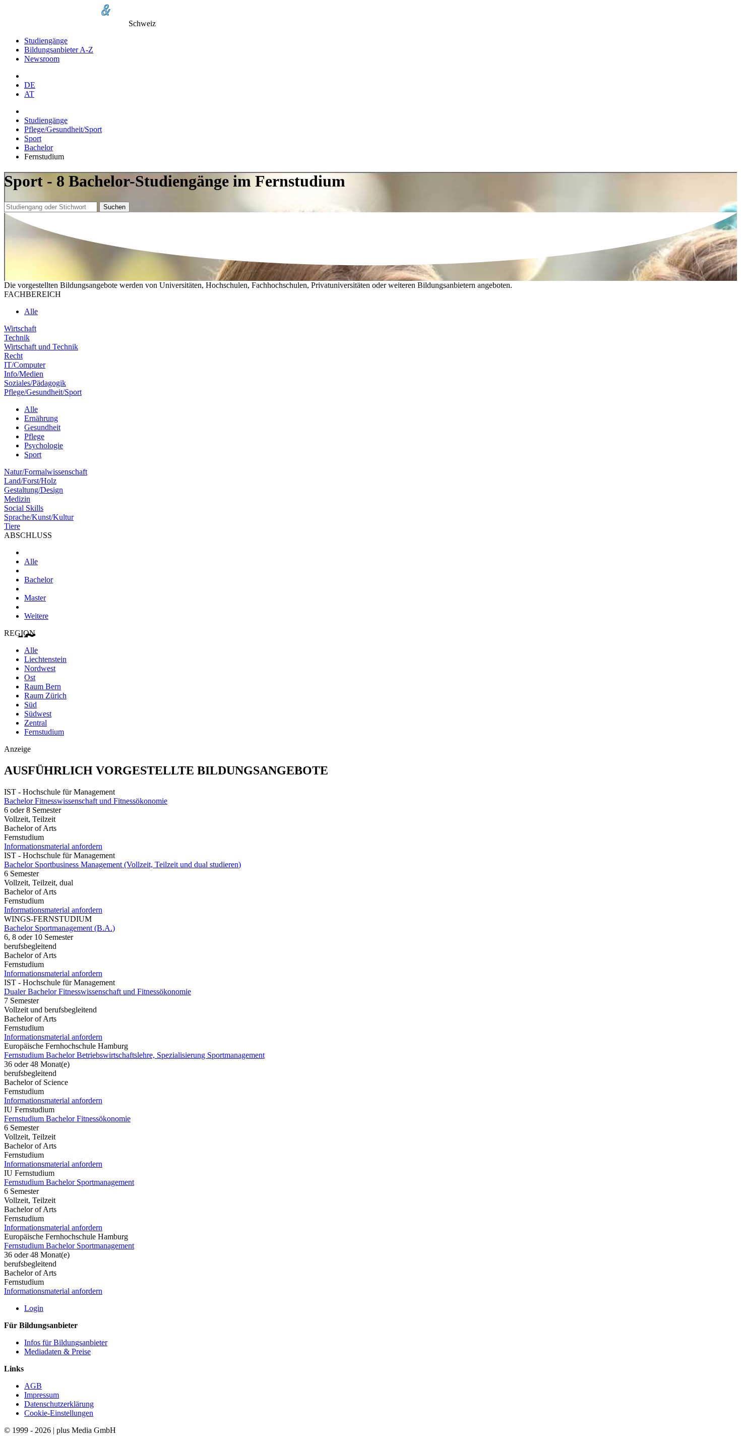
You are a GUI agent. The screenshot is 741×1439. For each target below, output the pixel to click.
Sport (32, 138)
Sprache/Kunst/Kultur (39, 517)
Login (33, 1308)
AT (29, 94)
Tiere (12, 526)
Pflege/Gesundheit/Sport (63, 129)
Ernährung (41, 418)
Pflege (34, 436)
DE (29, 85)
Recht (13, 355)
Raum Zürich (45, 695)
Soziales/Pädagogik (35, 383)
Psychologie (43, 445)
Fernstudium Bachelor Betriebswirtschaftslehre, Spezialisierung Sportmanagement (134, 1055)
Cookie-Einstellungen (58, 1413)
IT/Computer (24, 365)
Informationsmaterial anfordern (53, 846)
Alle (31, 311)
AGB (33, 1386)
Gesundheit (42, 427)
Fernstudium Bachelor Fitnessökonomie (67, 1118)
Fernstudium (44, 732)
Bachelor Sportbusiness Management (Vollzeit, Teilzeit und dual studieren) (122, 864)
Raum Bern (42, 686)
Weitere (36, 616)
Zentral (35, 722)
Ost (29, 677)
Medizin (17, 499)
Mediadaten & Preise (57, 1351)
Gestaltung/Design (33, 490)
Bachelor (38, 147)
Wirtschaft (20, 328)
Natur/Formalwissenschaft (45, 471)
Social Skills (23, 508)
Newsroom (41, 58)
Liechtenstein (45, 659)
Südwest (37, 713)
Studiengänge (46, 40)
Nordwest (39, 668)
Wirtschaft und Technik (41, 346)
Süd (30, 704)
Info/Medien (23, 374)
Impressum (41, 1395)
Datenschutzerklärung (59, 1404)
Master (35, 597)
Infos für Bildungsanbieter (65, 1342)
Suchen (114, 207)
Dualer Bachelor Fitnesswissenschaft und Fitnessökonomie (97, 991)
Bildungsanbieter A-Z (58, 49)
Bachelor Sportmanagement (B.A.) (59, 928)
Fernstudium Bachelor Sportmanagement (69, 1182)
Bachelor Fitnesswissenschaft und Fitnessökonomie (85, 801)
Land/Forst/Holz (30, 480)
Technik (17, 337)
